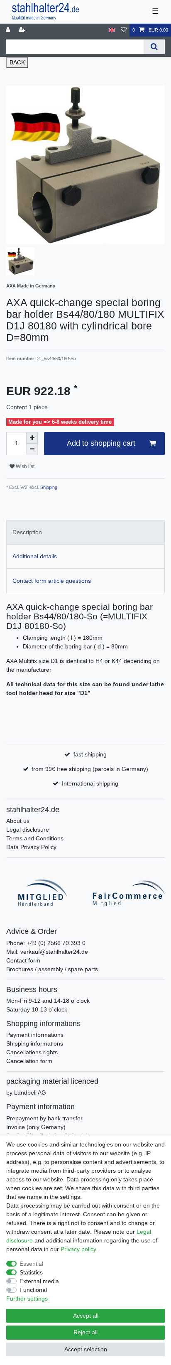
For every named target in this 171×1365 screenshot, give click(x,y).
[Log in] (9, 30)
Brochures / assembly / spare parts (52, 969)
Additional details (34, 556)
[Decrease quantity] (32, 449)
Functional (33, 1289)
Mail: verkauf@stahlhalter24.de (47, 951)
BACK (17, 62)
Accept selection (85, 1349)
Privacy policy (78, 1249)
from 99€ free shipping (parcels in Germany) (90, 769)
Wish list (24, 466)
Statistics (31, 1272)
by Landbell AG (26, 1092)
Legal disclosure (27, 829)
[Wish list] (123, 30)
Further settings (27, 1298)
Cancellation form (29, 1061)
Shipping (48, 487)
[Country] (112, 30)
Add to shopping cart (101, 443)
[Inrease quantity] (32, 438)
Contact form (23, 960)
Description (27, 532)
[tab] (85, 532)
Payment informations (35, 1034)
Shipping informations (34, 1043)
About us (17, 821)
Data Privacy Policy (31, 847)
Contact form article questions (51, 580)
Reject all (85, 1332)
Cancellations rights (32, 1052)
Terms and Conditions (35, 838)
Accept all (85, 1315)
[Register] (23, 30)
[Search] (154, 46)
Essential (31, 1263)
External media (39, 1281)
